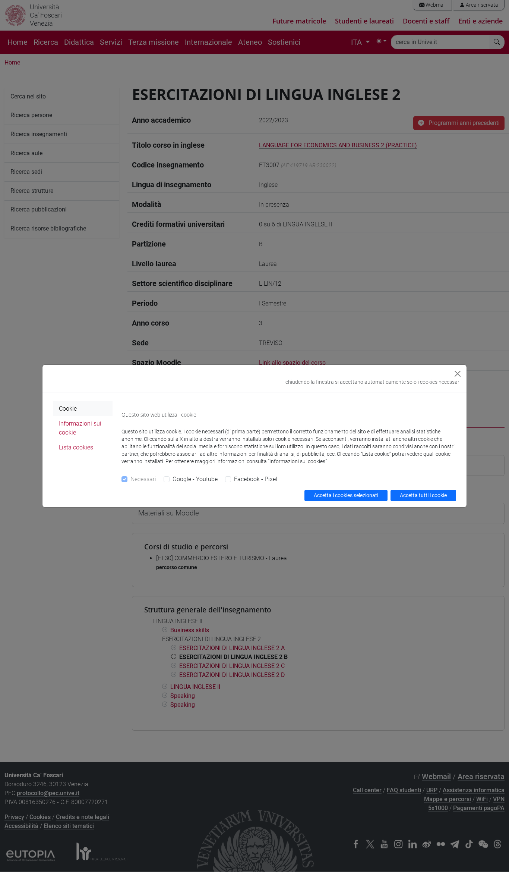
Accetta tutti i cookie (423, 495)
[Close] (458, 374)
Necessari (143, 479)
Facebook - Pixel (255, 479)
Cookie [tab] (68, 408)
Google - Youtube (195, 479)
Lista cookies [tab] (76, 447)
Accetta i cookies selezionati (346, 495)
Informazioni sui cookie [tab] (80, 428)
